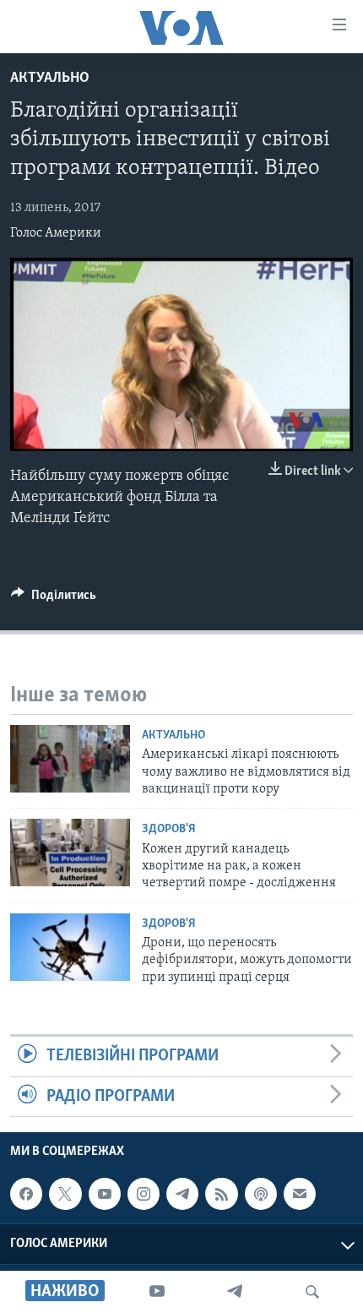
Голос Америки (55, 233)
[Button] (53, 599)
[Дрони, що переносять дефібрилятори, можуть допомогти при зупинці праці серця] (70, 947)
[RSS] (221, 1194)
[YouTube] (157, 1292)
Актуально (49, 78)
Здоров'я (169, 829)
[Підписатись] (300, 1194)
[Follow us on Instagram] (143, 1194)
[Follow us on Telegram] (182, 1194)
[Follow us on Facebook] (26, 1194)
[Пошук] (312, 1292)
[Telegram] (235, 1292)
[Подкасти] (261, 1194)
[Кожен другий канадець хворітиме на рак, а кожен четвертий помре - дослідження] (70, 852)
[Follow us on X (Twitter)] (65, 1194)
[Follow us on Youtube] (105, 1194)
